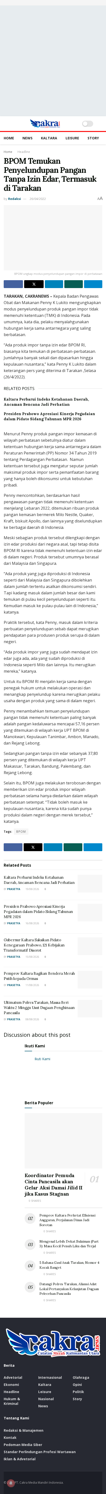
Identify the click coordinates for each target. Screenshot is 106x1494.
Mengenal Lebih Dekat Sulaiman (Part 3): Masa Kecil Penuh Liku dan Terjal (69, 1244)
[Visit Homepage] (45, 124)
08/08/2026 (32, 1019)
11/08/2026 (32, 985)
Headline (24, 152)
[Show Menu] (6, 123)
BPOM (21, 831)
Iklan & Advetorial (19, 1459)
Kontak (10, 1437)
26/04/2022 (38, 198)
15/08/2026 (32, 956)
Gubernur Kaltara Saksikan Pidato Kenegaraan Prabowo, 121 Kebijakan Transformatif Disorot (34, 945)
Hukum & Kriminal (12, 1401)
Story (93, 138)
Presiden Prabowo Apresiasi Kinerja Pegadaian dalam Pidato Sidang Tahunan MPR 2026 (38, 911)
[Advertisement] (53, 61)
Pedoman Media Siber (23, 1444)
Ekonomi (11, 1384)
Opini (77, 1384)
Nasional (46, 1399)
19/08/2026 (32, 889)
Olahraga (81, 1377)
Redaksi (14, 198)
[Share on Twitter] (33, 284)
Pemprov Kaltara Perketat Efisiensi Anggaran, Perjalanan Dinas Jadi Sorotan (67, 1220)
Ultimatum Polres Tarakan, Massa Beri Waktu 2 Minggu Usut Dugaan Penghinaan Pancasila (39, 1007)
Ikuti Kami (35, 1046)
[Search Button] (100, 123)
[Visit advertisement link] (53, 2)
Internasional (50, 1377)
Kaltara (49, 138)
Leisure (72, 138)
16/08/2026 (32, 923)
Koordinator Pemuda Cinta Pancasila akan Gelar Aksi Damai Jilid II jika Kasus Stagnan (54, 1184)
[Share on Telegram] (93, 284)
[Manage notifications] (11, 1483)
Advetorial (13, 1377)
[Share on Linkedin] (54, 284)
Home (9, 138)
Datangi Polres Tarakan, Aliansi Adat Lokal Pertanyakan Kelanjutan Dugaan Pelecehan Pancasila (69, 1289)
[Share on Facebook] (13, 284)
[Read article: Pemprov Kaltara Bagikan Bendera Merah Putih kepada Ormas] (90, 980)
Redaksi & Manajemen (23, 1430)
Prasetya (13, 889)
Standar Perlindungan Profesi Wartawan (40, 1451)
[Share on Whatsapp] (73, 284)
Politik (78, 1391)
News (27, 138)
